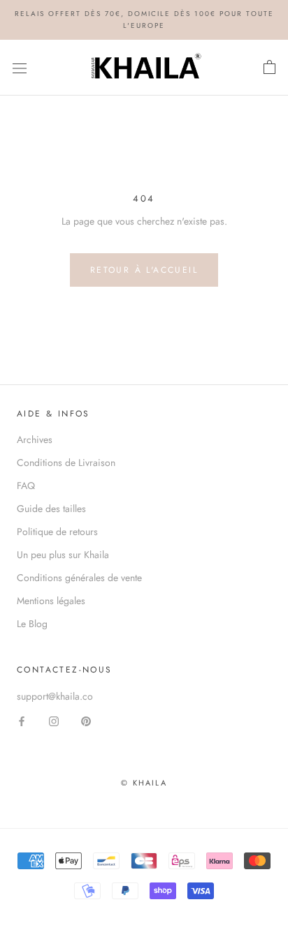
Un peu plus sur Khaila (63, 555)
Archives (34, 439)
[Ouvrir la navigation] (20, 67)
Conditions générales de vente (79, 578)
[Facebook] (22, 721)
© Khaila (144, 782)
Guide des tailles (51, 509)
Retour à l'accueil (144, 270)
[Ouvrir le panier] (269, 68)
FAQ (26, 486)
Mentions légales (51, 601)
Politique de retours (57, 532)
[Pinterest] (86, 721)
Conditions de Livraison (66, 462)
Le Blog (32, 624)
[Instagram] (54, 721)
